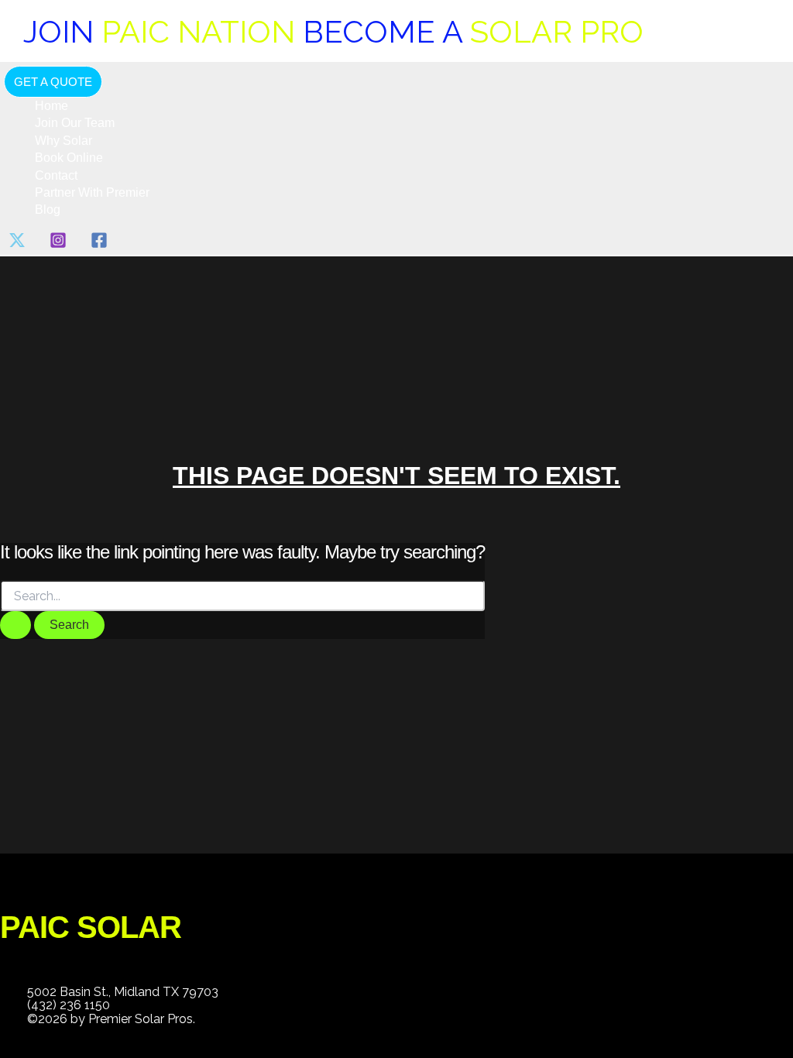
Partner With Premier (92, 192)
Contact (56, 175)
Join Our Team (75, 122)
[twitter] (20, 244)
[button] (53, 82)
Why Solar (63, 140)
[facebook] (102, 244)
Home (51, 105)
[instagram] (61, 244)
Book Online (69, 157)
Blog (47, 209)
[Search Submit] (15, 625)
